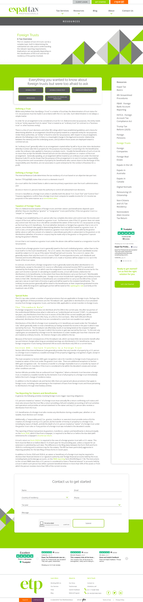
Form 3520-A (35, 440)
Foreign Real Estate (123, 158)
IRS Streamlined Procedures (124, 97)
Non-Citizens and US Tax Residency (123, 203)
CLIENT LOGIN (81, 2)
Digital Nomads (124, 186)
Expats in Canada (121, 180)
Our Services (54, 586)
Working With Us (56, 583)
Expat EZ (25, 600)
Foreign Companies (122, 150)
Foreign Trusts (124, 143)
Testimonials (73, 586)
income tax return (45, 435)
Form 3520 (25, 433)
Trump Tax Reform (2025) (123, 128)
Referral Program (74, 593)
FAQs (52, 590)
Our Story (72, 583)
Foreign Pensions (121, 136)
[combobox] (45, 497)
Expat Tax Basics (121, 88)
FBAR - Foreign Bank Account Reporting (124, 106)
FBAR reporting (59, 459)
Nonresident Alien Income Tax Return (123, 215)
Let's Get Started (127, 284)
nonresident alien (50, 198)
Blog (95, 10)
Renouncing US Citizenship (124, 194)
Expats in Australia (121, 172)
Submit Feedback (74, 590)
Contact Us (127, 10)
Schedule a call (91, 586)
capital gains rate (77, 286)
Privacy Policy (120, 600)
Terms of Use (107, 600)
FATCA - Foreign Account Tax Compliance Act (124, 118)
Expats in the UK (124, 165)
